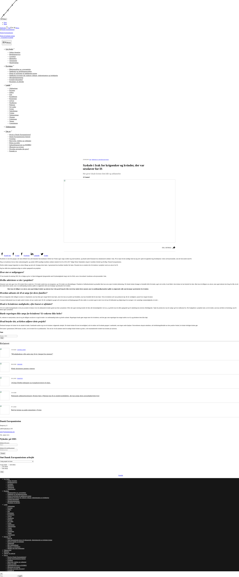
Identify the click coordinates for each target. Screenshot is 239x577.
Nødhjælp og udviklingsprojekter (20, 71)
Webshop (6, 552)
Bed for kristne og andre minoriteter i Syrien (26, 410)
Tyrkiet (11, 113)
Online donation (14, 52)
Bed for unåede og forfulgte (15, 542)
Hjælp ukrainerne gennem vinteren (23, 368)
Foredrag (12, 139)
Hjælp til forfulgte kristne (7, 36)
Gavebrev (12, 56)
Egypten (12, 90)
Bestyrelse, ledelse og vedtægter (20, 141)
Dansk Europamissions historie (19, 137)
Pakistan (12, 105)
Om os (8, 131)
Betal (5, 24)
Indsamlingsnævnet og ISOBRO (20, 145)
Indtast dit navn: (4, 443)
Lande (8, 85)
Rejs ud (9, 538)
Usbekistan (13, 119)
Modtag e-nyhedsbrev (13, 547)
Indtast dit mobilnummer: (7, 448)
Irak (90, 159)
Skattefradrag (13, 63)
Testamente (13, 61)
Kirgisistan (13, 99)
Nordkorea (13, 103)
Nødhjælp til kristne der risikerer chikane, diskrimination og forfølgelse (33, 75)
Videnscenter (10, 127)
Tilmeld (3, 453)
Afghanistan (13, 88)
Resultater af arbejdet (16, 82)
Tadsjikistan (13, 111)
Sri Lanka (12, 107)
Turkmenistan (14, 115)
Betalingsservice (14, 54)
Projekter (9, 66)
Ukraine (12, 117)
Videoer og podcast (9, 553)
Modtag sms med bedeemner (15, 548)
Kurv (5, 22)
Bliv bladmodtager (12, 545)
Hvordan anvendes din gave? (19, 149)
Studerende (10, 543)
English (120, 475)
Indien (11, 92)
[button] (10, 28)
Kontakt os (13, 151)
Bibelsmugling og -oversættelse (20, 69)
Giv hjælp (9, 49)
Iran (10, 94)
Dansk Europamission (6, 33)
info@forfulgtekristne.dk (7, 432)
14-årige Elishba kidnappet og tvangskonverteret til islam (31, 383)
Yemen (11, 121)
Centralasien (13, 123)
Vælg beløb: (3, 465)
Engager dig (7, 536)
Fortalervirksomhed (16, 80)
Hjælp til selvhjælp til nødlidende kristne (23, 73)
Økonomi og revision (16, 147)
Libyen (11, 101)
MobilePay (13, 58)
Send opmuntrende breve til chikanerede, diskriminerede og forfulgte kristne (29, 540)
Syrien (11, 109)
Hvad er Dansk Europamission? (20, 135)
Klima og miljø (14, 143)
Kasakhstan (13, 97)
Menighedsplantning (16, 77)
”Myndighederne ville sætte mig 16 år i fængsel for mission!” (32, 354)
